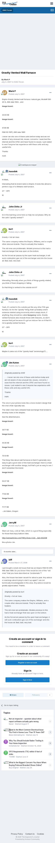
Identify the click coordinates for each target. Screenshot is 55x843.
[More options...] (50, 92)
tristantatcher (14, 746)
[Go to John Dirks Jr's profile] (4, 208)
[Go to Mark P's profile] (4, 92)
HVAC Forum (19, 82)
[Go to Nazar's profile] (6, 720)
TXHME (12, 757)
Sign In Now (27, 680)
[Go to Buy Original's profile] (6, 763)
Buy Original (14, 768)
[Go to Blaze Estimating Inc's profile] (6, 731)
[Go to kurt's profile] (4, 230)
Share (13, 695)
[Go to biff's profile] (4, 561)
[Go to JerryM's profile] (4, 524)
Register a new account (27, 663)
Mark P (7, 79)
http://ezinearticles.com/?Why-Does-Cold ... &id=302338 (24, 538)
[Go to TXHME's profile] (6, 753)
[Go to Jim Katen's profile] (4, 364)
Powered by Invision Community (27, 839)
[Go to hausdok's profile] (4, 173)
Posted (17, 94)
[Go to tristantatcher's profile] (6, 742)
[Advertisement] (27, 42)
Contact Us (30, 834)
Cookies (40, 834)
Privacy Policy (17, 834)
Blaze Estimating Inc (17, 735)
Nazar (11, 724)
